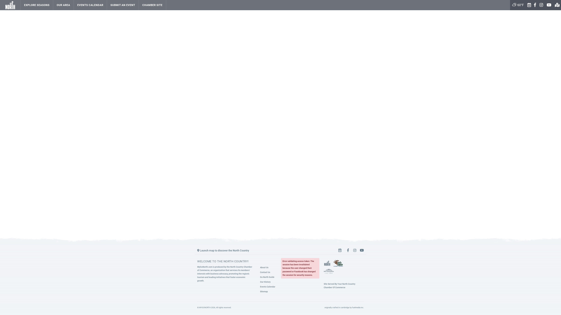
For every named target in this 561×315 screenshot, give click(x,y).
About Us (264, 267)
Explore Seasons (37, 5)
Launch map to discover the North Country (224, 250)
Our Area (63, 5)
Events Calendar (90, 5)
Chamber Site (152, 5)
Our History (265, 282)
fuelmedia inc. (358, 307)
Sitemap (264, 291)
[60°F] (169, 2)
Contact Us (265, 272)
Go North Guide (267, 277)
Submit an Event (122, 5)
